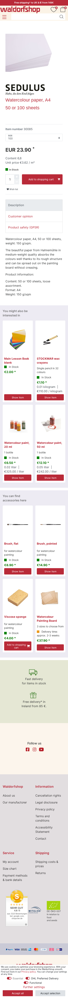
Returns (40, 873)
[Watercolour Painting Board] (50, 598)
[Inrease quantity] (16, 176)
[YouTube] (41, 749)
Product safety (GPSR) (23, 227)
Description (16, 205)
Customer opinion (20, 216)
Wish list (13, 189)
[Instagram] (34, 749)
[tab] (34, 205)
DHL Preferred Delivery (45, 978)
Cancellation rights (48, 795)
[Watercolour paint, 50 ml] (50, 424)
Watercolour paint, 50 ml (49, 445)
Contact (40, 838)
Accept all (18, 993)
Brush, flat (11, 543)
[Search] (61, 16)
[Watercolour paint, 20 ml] (18, 424)
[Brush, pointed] (50, 524)
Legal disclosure (46, 802)
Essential (18, 978)
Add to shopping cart (41, 179)
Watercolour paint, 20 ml (16, 445)
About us (9, 795)
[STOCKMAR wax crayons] (50, 339)
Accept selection (50, 993)
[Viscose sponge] (18, 598)
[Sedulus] (25, 89)
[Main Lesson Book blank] (18, 339)
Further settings (34, 987)
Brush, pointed (47, 543)
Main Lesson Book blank (16, 360)
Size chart (10, 868)
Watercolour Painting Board (47, 618)
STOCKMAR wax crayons (48, 360)
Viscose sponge (15, 616)
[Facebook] (27, 749)
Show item (18, 397)
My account (11, 862)
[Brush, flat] (18, 524)
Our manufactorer (15, 802)
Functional (36, 982)
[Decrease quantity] (16, 181)
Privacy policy (45, 809)
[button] (4, 17)
